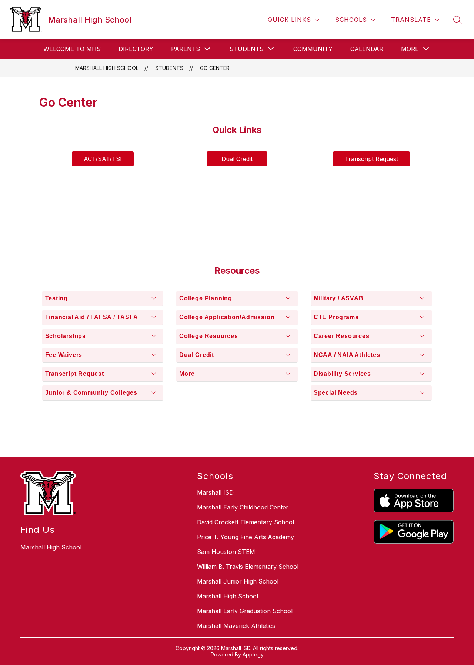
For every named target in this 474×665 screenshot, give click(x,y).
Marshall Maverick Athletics (236, 625)
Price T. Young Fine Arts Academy (245, 537)
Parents (185, 49)
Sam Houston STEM (226, 551)
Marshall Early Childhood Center (242, 507)
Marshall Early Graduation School (245, 611)
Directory (135, 49)
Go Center (215, 68)
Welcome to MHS (72, 49)
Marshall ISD (215, 492)
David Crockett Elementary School (245, 522)
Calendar (366, 49)
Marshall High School (106, 68)
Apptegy (253, 654)
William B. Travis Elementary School (247, 566)
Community (313, 49)
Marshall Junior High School (237, 581)
